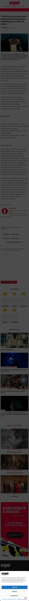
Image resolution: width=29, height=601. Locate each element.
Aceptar (14, 587)
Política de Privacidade (21, 599)
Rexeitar (14, 591)
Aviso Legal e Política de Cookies (9, 599)
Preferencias (14, 595)
